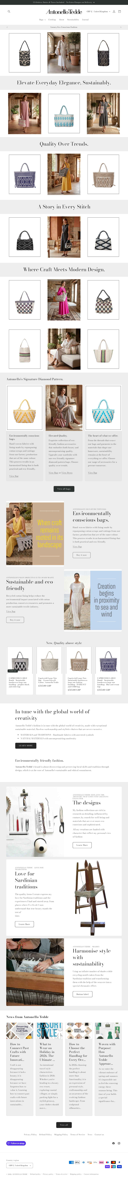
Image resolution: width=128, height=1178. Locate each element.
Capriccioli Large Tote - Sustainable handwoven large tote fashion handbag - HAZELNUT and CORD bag (78, 682)
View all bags (64, 488)
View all (64, 1124)
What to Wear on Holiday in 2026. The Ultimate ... (47, 1052)
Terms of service (62, 1174)
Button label (82, 994)
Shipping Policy (61, 1134)
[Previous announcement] (7, 27)
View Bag (13, 476)
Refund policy (35, 1174)
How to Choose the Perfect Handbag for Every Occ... (78, 1052)
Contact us (99, 1134)
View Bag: (53, 472)
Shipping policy (76, 1174)
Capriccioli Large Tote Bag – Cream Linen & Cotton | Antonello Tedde (48, 680)
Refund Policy (45, 1134)
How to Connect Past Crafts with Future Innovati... (19, 1052)
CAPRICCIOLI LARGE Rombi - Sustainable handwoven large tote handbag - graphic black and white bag (19, 682)
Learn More (82, 845)
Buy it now (81, 555)
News (90, 1134)
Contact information (91, 1174)
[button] (9, 11)
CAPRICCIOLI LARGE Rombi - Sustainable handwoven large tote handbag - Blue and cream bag (108, 682)
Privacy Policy (30, 1134)
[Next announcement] (121, 27)
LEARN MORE (26, 745)
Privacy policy (48, 1174)
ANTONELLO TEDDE (20, 1174)
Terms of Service (77, 1134)
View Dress (67, 472)
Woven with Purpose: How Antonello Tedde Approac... (107, 1054)
